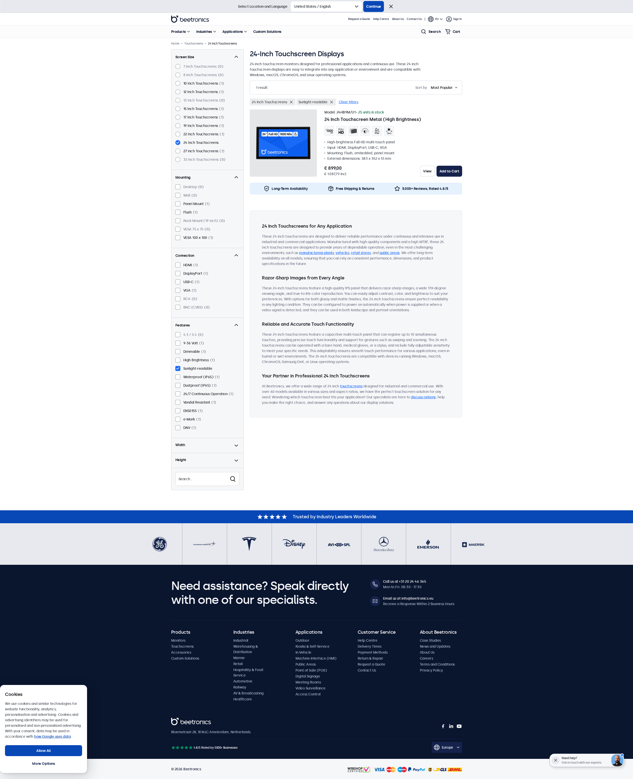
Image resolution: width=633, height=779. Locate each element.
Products (178, 31)
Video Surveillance (310, 688)
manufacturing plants (316, 253)
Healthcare (242, 699)
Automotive (242, 681)
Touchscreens (182, 646)
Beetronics (190, 19)
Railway (239, 687)
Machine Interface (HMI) (316, 658)
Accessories (181, 652)
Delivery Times (370, 646)
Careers (426, 658)
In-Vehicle (303, 652)
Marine (239, 658)
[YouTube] (459, 726)
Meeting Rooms (308, 682)
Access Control (308, 694)
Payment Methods (373, 652)
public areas (390, 253)
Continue (373, 6)
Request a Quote (359, 19)
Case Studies (430, 640)
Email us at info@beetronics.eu (408, 598)
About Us (398, 19)
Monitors (178, 640)
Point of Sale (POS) (311, 670)
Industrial (240, 640)
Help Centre (381, 19)
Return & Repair (370, 658)
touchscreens (351, 386)
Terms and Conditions (437, 664)
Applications (232, 31)
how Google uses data (52, 736)
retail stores (361, 253)
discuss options (423, 397)
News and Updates (435, 646)
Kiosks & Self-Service (312, 646)
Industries (204, 31)
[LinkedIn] (451, 726)
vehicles (342, 253)
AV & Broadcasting (248, 693)
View (427, 171)
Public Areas (305, 664)
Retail (238, 664)
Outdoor (302, 640)
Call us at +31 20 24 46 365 (404, 581)
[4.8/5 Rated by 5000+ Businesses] (182, 747)
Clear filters (348, 102)
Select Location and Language (262, 6)
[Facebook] (443, 726)
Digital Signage (307, 676)
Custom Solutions (267, 31)
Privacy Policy (431, 670)
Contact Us (414, 19)
